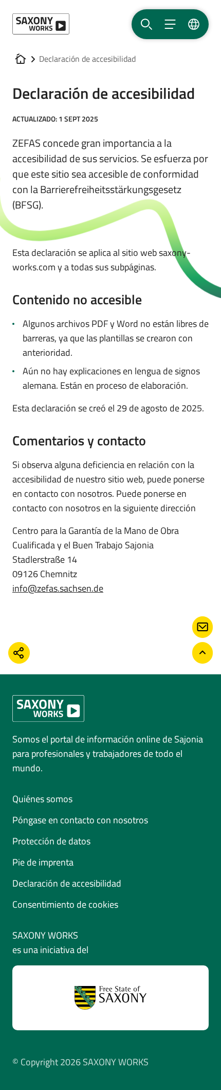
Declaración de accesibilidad (66, 883)
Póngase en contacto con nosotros (80, 820)
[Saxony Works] (40, 23)
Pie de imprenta (42, 862)
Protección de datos (51, 841)
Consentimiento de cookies (65, 904)
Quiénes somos (42, 799)
